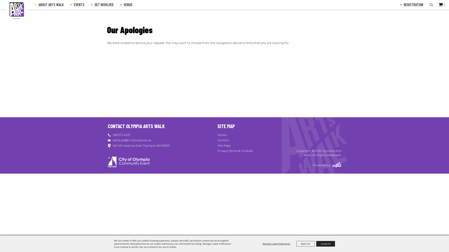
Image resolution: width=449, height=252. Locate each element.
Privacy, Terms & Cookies (235, 151)
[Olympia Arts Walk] (17, 10)
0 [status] (444, 5)
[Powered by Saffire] (336, 165)
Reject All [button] (305, 243)
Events (79, 4)
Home (221, 135)
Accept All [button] (325, 243)
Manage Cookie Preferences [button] (276, 243)
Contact (223, 140)
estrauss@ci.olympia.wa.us (132, 140)
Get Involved (104, 4)
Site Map (223, 145)
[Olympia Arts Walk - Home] (129, 166)
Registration (413, 4)
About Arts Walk (51, 4)
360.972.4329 (121, 135)
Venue (128, 4)
